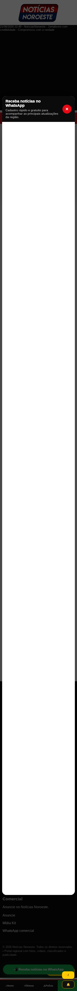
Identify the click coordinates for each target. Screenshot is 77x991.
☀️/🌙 (68, 975)
